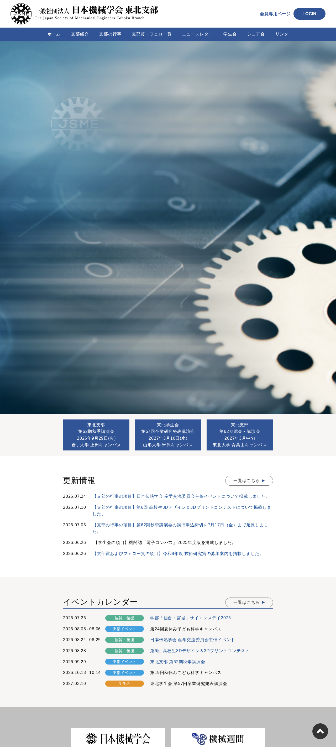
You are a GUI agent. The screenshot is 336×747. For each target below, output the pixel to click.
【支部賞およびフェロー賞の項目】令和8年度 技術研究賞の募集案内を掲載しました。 (178, 553)
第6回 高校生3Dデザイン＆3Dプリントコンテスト (200, 651)
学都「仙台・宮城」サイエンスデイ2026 (190, 618)
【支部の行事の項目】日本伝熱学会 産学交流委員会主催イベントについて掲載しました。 (181, 496)
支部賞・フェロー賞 (151, 34)
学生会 (230, 34)
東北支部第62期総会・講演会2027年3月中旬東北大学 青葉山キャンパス (240, 435)
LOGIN (309, 14)
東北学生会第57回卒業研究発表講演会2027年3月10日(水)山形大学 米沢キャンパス (168, 435)
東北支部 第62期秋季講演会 (177, 662)
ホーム (54, 34)
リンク (281, 34)
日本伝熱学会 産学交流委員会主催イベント (192, 639)
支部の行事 (110, 34)
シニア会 (256, 34)
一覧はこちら (246, 480)
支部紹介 (80, 34)
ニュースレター (197, 34)
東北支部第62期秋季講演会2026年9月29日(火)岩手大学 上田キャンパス (96, 435)
